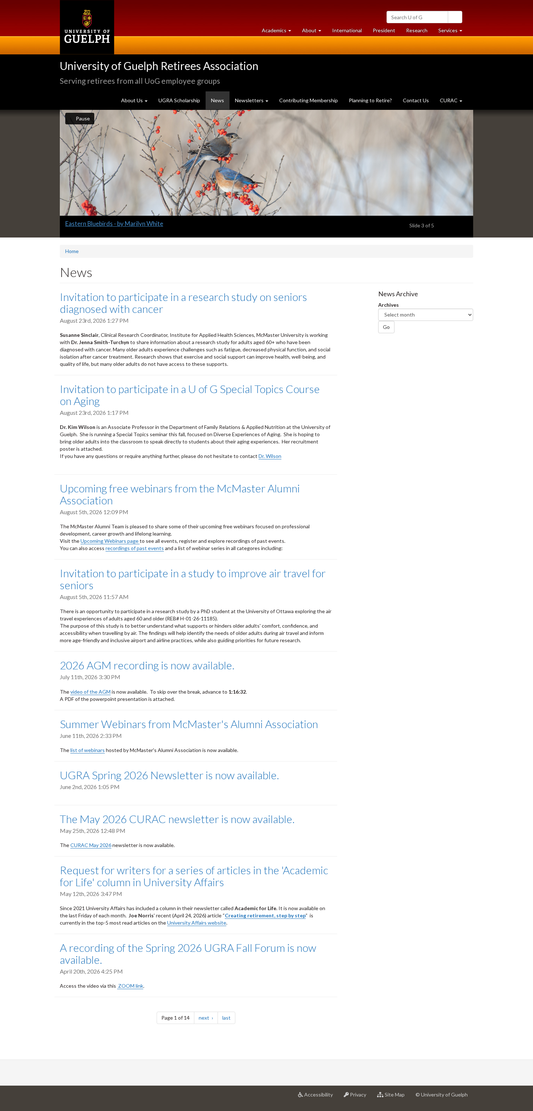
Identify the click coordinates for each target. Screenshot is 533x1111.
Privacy (360, 1097)
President (384, 30)
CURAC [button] (449, 100)
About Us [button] (132, 100)
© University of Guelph (442, 1094)
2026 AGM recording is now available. (147, 665)
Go (386, 327)
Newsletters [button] (250, 100)
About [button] (314, 32)
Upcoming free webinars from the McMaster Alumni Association (180, 494)
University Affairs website (196, 923)
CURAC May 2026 (90, 845)
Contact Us (416, 100)
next (208, 1017)
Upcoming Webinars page (110, 541)
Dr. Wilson (270, 456)
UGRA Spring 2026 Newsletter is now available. (169, 774)
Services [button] (453, 32)
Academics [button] (279, 32)
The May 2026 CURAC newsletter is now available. (177, 818)
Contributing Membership (308, 100)
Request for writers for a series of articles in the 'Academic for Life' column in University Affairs (194, 875)
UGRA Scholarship (179, 100)
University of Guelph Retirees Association (159, 65)
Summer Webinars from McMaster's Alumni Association (189, 723)
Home (72, 251)
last (228, 1017)
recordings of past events (135, 548)
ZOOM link (130, 986)
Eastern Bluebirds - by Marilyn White (114, 223)
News (220, 103)
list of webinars (87, 750)
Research (419, 32)
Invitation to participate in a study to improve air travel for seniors (193, 578)
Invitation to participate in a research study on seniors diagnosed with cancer (183, 302)
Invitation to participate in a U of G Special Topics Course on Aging (190, 394)
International (347, 30)
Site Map (397, 1097)
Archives (388, 305)
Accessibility (320, 1097)
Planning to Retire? (370, 100)
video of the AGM (90, 692)
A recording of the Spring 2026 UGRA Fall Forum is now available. (188, 953)
